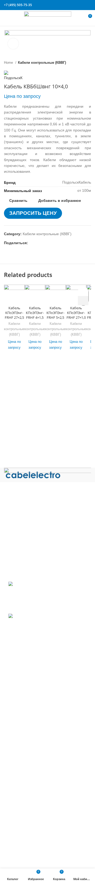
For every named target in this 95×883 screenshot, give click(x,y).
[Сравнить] (14, 296)
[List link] (47, 517)
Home (9, 63)
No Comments (40, 608)
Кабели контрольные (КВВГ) (42, 63)
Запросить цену (33, 213)
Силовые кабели (22, 796)
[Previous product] (77, 62)
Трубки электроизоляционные (34, 856)
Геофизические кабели (28, 697)
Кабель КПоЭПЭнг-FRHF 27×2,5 (14, 313)
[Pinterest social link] (76, 5)
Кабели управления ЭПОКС (32, 689)
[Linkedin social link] (82, 5)
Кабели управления (25, 840)
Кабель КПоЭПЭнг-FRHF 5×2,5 (55, 313)
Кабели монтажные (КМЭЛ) (32, 757)
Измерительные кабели (28, 704)
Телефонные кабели (26, 832)
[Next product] (88, 62)
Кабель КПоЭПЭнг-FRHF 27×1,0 (76, 313)
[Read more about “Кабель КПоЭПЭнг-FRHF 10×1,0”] (83, 300)
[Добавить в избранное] (83, 291)
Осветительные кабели (28, 780)
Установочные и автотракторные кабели (43, 848)
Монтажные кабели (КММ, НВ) (34, 749)
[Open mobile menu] (6, 18)
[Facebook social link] (64, 5)
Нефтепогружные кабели (30, 764)
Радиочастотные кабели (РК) (33, 788)
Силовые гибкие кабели (29, 824)
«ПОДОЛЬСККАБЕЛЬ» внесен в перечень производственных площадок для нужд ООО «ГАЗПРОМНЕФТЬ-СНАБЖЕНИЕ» (43, 630)
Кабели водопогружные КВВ (32, 681)
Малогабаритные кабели (29, 720)
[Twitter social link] (70, 5)
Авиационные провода (28, 673)
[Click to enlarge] (13, 43)
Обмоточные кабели (26, 772)
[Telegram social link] (88, 5)
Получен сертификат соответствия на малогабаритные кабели (38, 596)
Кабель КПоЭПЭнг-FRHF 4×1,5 (35, 313)
